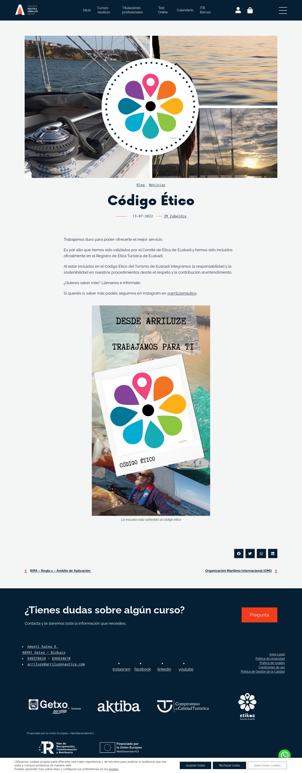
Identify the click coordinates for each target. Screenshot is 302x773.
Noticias (157, 185)
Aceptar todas (195, 765)
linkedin (164, 669)
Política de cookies (272, 663)
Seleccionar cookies (267, 765)
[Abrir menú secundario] (283, 10)
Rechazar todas (229, 765)
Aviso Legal (277, 654)
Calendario (185, 10)
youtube (186, 669)
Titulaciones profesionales (132, 10)
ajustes (113, 769)
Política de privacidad (270, 658)
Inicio (87, 10)
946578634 (36, 658)
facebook (142, 669)
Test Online (163, 10)
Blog (141, 185)
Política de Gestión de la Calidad (263, 671)
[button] (238, 553)
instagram (121, 669)
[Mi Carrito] (250, 10)
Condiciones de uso (271, 667)
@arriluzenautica (181, 293)
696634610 (61, 658)
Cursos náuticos (103, 10)
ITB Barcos (205, 10)
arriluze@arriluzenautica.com (56, 664)
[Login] (238, 10)
